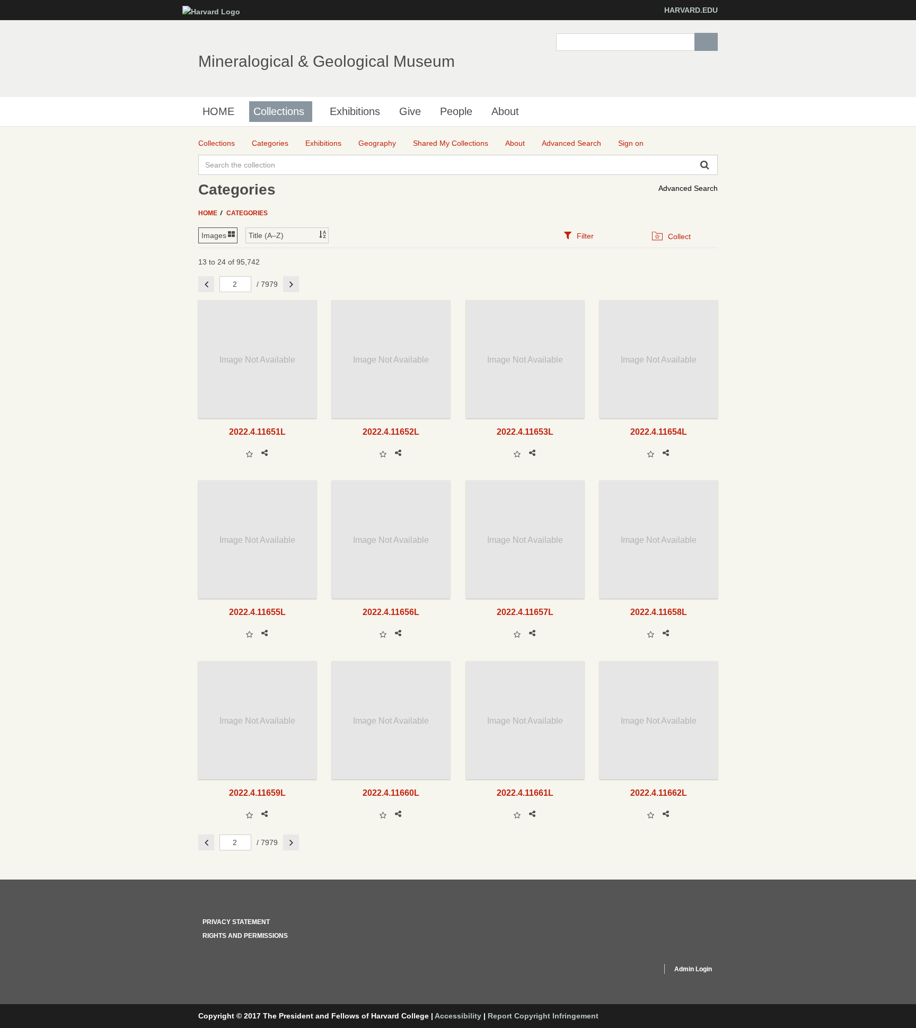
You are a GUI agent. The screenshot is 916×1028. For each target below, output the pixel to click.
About (505, 111)
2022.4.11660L (391, 792)
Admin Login (693, 969)
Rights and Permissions (245, 935)
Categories (247, 213)
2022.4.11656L (391, 612)
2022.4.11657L (525, 612)
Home (208, 213)
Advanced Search (688, 188)
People (456, 111)
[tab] (578, 235)
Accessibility (458, 1016)
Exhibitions (355, 111)
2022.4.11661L (525, 792)
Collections (278, 111)
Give (410, 111)
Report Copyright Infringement (543, 1016)
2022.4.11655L (257, 612)
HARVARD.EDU (691, 10)
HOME (218, 111)
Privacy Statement (236, 922)
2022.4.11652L (391, 431)
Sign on (631, 143)
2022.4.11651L (257, 431)
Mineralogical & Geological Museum (326, 61)
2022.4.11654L (658, 431)
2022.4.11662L (658, 792)
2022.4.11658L (658, 612)
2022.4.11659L (257, 792)
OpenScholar (633, 971)
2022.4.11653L (525, 431)
